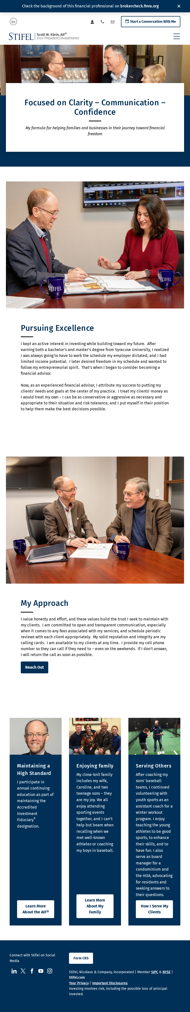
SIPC (154, 972)
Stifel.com (77, 977)
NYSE (166, 972)
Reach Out (34, 667)
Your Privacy (79, 983)
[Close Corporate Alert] (179, 6)
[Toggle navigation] (176, 36)
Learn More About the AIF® (36, 909)
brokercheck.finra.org (139, 6)
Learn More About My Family (95, 906)
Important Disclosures (110, 983)
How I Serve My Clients (154, 909)
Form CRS (81, 958)
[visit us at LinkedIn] (13, 21)
